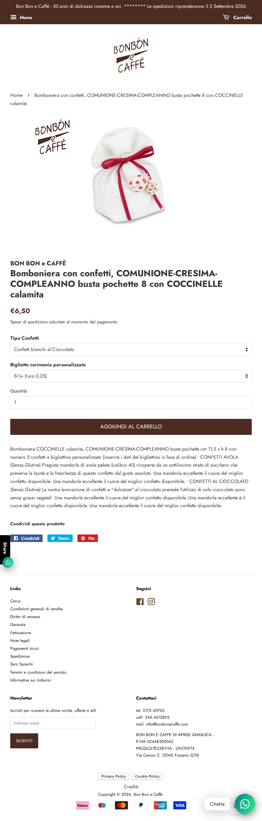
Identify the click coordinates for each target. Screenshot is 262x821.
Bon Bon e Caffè (148, 794)
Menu (25, 17)
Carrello (242, 17)
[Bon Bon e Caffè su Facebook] (140, 603)
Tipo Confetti (24, 338)
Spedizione (20, 656)
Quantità (18, 390)
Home (16, 95)
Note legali (20, 640)
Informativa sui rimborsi (30, 680)
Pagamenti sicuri (24, 648)
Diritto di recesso (25, 616)
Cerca (15, 601)
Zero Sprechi (21, 664)
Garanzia (18, 624)
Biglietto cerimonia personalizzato (48, 364)
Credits (131, 786)
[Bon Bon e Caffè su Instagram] (151, 603)
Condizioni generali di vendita (36, 609)
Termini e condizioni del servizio (38, 672)
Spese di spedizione (29, 322)
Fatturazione (20, 632)
